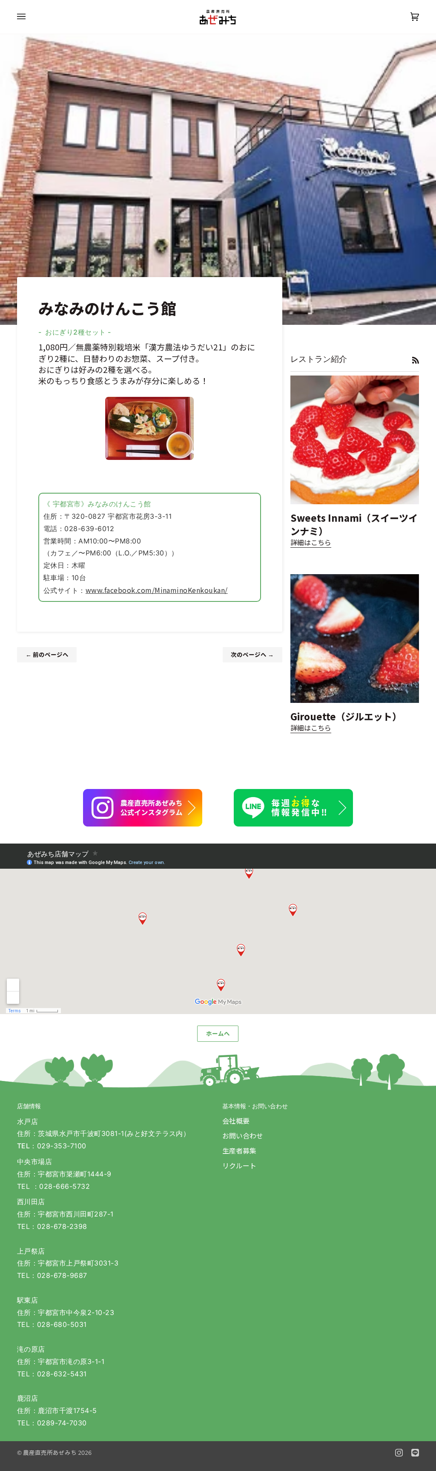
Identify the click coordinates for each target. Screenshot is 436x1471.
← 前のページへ (47, 654)
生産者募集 (239, 1150)
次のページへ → (252, 654)
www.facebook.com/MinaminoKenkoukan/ (157, 590)
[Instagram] (399, 1453)
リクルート (239, 1165)
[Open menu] (30, 17)
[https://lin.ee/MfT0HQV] (293, 808)
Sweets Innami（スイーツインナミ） (354, 524)
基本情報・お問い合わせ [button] (255, 1106)
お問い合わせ (242, 1135)
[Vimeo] (415, 1453)
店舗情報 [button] (29, 1106)
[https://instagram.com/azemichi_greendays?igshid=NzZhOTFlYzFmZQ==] (142, 808)
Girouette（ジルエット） (346, 716)
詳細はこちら (310, 542)
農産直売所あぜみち (50, 1452)
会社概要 (236, 1121)
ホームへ (218, 1033)
